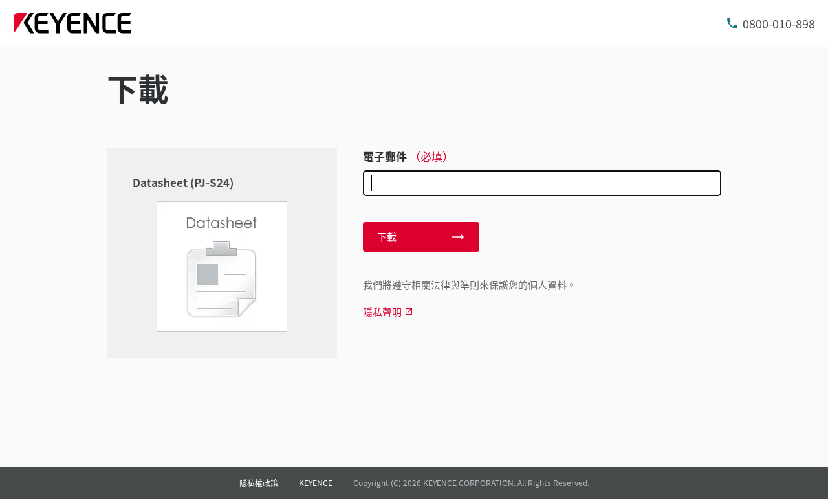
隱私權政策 (258, 482)
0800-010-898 (779, 23)
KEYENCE (315, 482)
